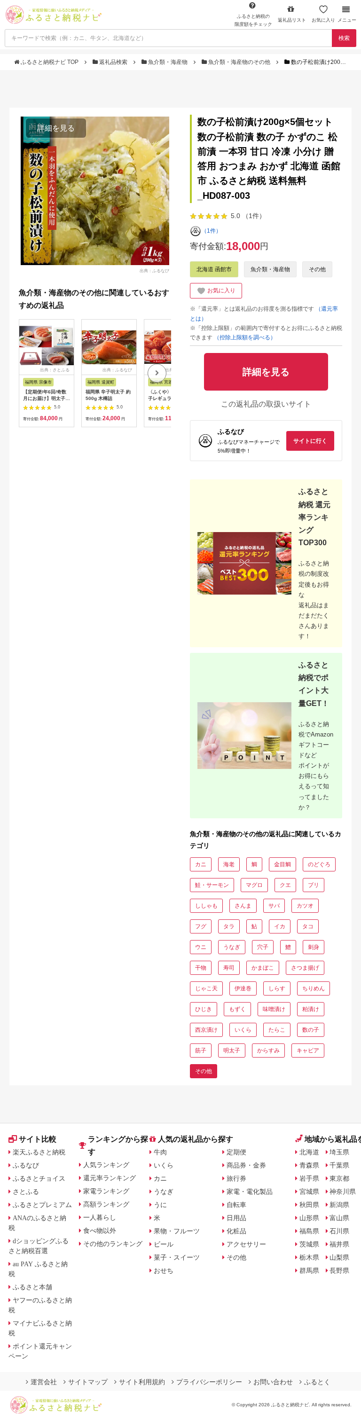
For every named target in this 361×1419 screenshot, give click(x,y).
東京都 (339, 1178)
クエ (285, 885)
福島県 (309, 1231)
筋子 (200, 1050)
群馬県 (309, 1270)
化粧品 (236, 1231)
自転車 (236, 1204)
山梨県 (339, 1257)
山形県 (309, 1218)
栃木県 (309, 1257)
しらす (276, 988)
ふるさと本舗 (32, 1287)
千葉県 (339, 1165)
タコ (308, 926)
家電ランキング (106, 1191)
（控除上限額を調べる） (245, 337)
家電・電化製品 (250, 1191)
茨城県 (309, 1244)
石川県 (339, 1231)
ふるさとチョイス (39, 1178)
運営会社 (44, 1382)
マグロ (254, 885)
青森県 (309, 1165)
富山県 (339, 1218)
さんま (243, 905)
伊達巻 (243, 988)
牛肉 (160, 1152)
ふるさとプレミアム (42, 1204)
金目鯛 (282, 864)
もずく (237, 1009)
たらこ (276, 1030)
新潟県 (339, 1204)
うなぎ (231, 947)
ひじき (203, 1009)
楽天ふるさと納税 (39, 1152)
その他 (317, 269)
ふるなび (26, 1165)
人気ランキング (106, 1164)
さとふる (26, 1191)
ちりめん (313, 988)
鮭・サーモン (212, 885)
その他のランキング (112, 1243)
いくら (243, 1030)
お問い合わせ (273, 1382)
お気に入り (323, 20)
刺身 (313, 947)
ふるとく (317, 1382)
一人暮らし (99, 1217)
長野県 (339, 1270)
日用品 (236, 1218)
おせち (163, 1270)
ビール (163, 1244)
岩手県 (309, 1178)
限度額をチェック (253, 20)
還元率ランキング (109, 1178)
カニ (200, 864)
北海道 (309, 1152)
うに (160, 1204)
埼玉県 (339, 1152)
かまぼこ (262, 967)
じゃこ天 (206, 988)
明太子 (231, 1050)
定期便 (236, 1152)
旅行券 (236, 1178)
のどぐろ (319, 864)
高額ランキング (106, 1204)
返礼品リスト (292, 20)
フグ (200, 926)
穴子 (262, 947)
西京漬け (206, 1030)
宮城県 (309, 1191)
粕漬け (310, 1009)
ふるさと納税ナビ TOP (49, 62)
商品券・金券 (246, 1165)
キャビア (308, 1050)
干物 (200, 967)
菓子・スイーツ (177, 1257)
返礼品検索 (113, 62)
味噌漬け (274, 1009)
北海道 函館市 (214, 269)
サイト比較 (37, 1139)
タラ (229, 926)
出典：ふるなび (154, 270)
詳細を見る (56, 128)
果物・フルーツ (177, 1231)
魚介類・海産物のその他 (239, 62)
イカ (279, 926)
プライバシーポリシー (209, 1382)
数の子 (310, 1030)
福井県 (339, 1244)
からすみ (268, 1050)
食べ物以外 (99, 1230)
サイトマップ (88, 1382)
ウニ (200, 947)
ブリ (313, 885)
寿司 (229, 967)
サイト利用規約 (142, 1382)
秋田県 (309, 1204)
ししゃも (206, 905)
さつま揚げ (305, 967)
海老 (229, 864)
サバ (274, 905)
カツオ (305, 905)
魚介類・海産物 (168, 62)
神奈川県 (343, 1191)
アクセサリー (246, 1244)
